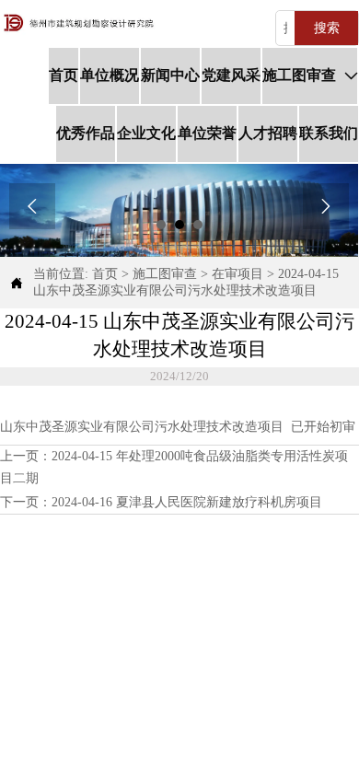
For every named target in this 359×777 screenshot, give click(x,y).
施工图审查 (165, 274)
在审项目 (237, 274)
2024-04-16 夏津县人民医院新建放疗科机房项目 (187, 502)
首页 (105, 274)
